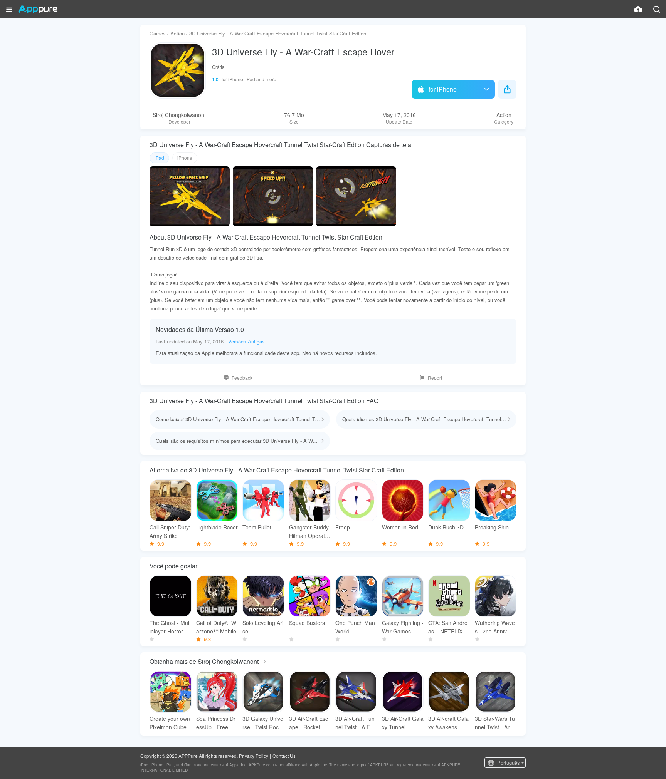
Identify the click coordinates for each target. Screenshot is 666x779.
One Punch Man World (355, 627)
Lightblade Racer (217, 527)
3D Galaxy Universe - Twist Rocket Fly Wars (262, 723)
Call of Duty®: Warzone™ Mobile (216, 627)
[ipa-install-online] (638, 9)
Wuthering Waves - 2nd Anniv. (495, 627)
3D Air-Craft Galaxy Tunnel (403, 723)
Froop (342, 527)
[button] (9, 9)
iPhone (184, 157)
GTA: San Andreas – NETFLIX (448, 627)
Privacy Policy (253, 755)
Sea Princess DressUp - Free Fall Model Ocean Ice (216, 723)
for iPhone (443, 89)
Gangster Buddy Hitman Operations (309, 531)
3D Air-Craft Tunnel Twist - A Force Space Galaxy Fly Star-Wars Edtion (356, 723)
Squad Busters (307, 623)
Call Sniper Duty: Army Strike (170, 531)
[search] (657, 9)
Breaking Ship (492, 527)
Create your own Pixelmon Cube (170, 723)
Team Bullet (256, 527)
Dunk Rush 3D (446, 527)
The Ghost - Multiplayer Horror (170, 627)
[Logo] (37, 9)
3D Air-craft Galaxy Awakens (448, 723)
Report (435, 377)
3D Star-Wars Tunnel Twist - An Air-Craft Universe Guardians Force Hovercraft (495, 723)
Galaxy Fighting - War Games (403, 627)
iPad (159, 157)
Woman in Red (400, 527)
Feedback (242, 377)
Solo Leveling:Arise (262, 627)
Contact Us (284, 755)
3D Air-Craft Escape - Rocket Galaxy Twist (309, 723)
